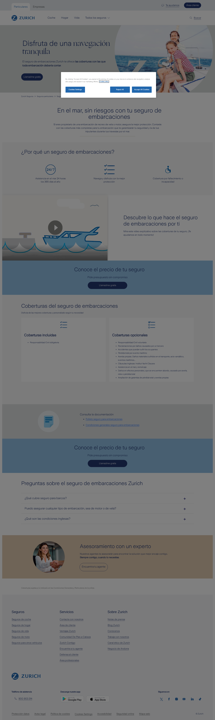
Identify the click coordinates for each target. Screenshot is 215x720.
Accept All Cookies (141, 89)
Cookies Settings (75, 89)
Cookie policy (104, 81)
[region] (108, 85)
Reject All (120, 89)
